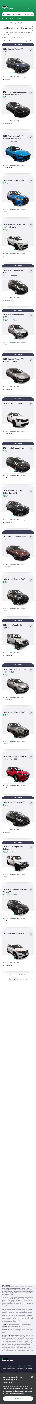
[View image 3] (18, 72)
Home (5, 23)
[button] (31, 50)
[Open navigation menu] (33, 8)
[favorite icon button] (25, 8)
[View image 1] (15, 72)
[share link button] (32, 28)
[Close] (32, 1377)
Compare (32, 41)
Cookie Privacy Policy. (16, 1393)
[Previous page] (9, 979)
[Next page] (26, 979)
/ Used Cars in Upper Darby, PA (15, 23)
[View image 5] (21, 72)
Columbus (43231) (16, 19)
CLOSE (18, 1398)
